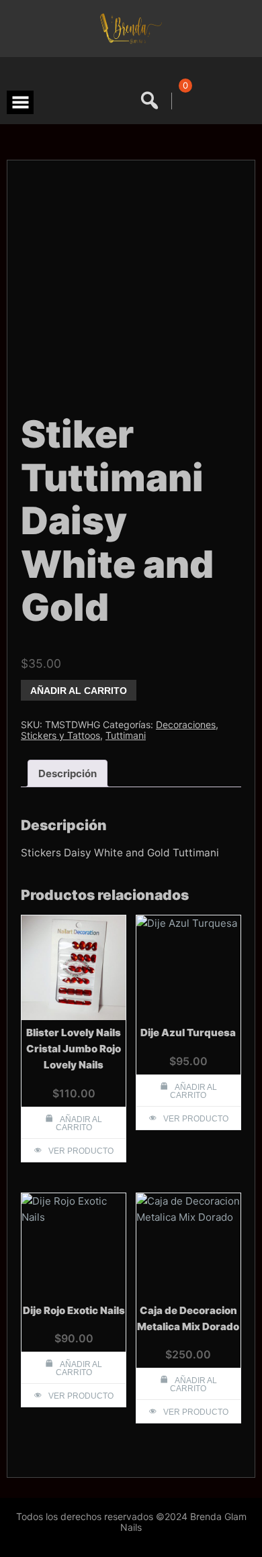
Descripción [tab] (67, 773)
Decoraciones (186, 724)
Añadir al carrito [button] (79, 1123)
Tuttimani (125, 735)
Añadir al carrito (78, 690)
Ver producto (81, 1151)
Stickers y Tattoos (60, 735)
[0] (183, 101)
